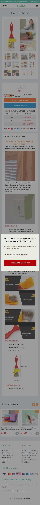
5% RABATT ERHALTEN (20, 263)
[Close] (36, 236)
